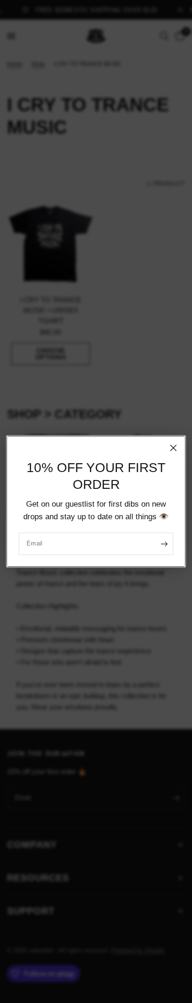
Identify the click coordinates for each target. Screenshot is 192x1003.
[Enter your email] (164, 544)
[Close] (173, 448)
